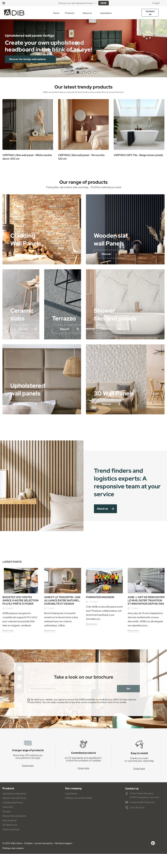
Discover (23, 253)
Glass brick (7, 806)
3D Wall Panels (9, 824)
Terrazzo (6, 811)
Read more (8, 630)
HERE (103, 3)
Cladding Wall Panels (12, 802)
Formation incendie (100, 597)
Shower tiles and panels (14, 815)
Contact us (150, 13)
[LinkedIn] (10, 3)
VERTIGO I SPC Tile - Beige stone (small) (138, 155)
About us (102, 508)
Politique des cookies (12, 848)
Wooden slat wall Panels (14, 797)
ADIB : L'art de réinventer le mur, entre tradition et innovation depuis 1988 (146, 600)
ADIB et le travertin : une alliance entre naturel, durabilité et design (62, 600)
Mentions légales (63, 843)
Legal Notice (71, 793)
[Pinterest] (3, 3)
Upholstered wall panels (14, 793)
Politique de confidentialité (78, 797)
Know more (28, 765)
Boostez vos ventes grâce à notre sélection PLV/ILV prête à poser (20, 600)
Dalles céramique (11, 829)
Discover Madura (18, 59)
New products (9, 820)
